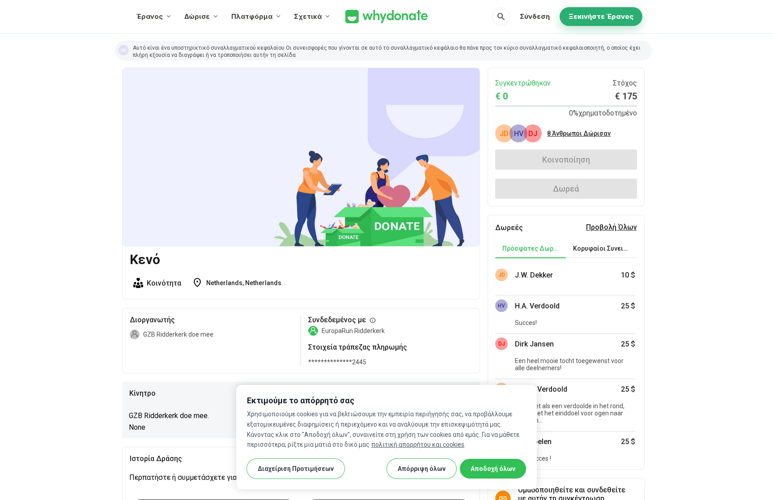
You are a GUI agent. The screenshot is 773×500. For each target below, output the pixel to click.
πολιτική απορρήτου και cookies (417, 444)
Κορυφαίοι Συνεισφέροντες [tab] (605, 248)
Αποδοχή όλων (493, 468)
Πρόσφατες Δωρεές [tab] (533, 248)
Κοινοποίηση (566, 159)
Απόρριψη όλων (422, 468)
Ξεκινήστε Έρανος (601, 16)
